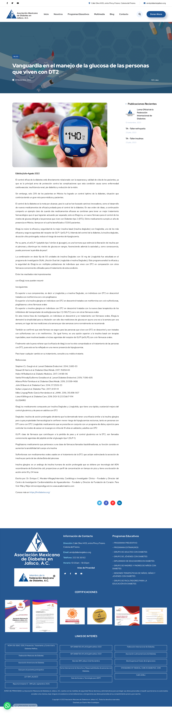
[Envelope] (81, 573)
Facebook (106, 503)
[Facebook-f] (70, 573)
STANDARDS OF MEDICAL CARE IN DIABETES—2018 (141, 668)
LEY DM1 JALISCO (31, 677)
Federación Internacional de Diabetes (140, 647)
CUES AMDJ (140, 675)
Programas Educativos (78, 14)
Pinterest (112, 503)
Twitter (99, 503)
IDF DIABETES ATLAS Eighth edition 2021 (86, 647)
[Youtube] (76, 573)
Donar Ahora (156, 14)
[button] (7, 705)
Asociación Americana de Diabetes (31, 663)
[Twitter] (65, 573)
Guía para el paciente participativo (31, 670)
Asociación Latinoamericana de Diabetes (141, 654)
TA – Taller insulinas (134, 138)
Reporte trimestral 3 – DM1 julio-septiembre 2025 (31, 684)
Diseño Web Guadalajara (90, 703)
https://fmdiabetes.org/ (40, 492)
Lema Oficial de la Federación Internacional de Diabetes (145, 114)
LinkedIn (119, 503)
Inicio (46, 14)
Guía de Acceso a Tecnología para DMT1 (86, 678)
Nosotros (58, 14)
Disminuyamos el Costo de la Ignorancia (140, 661)
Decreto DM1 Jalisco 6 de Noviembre (86, 661)
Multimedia (99, 14)
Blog (112, 14)
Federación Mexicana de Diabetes (31, 656)
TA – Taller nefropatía (135, 128)
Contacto (123, 14)
